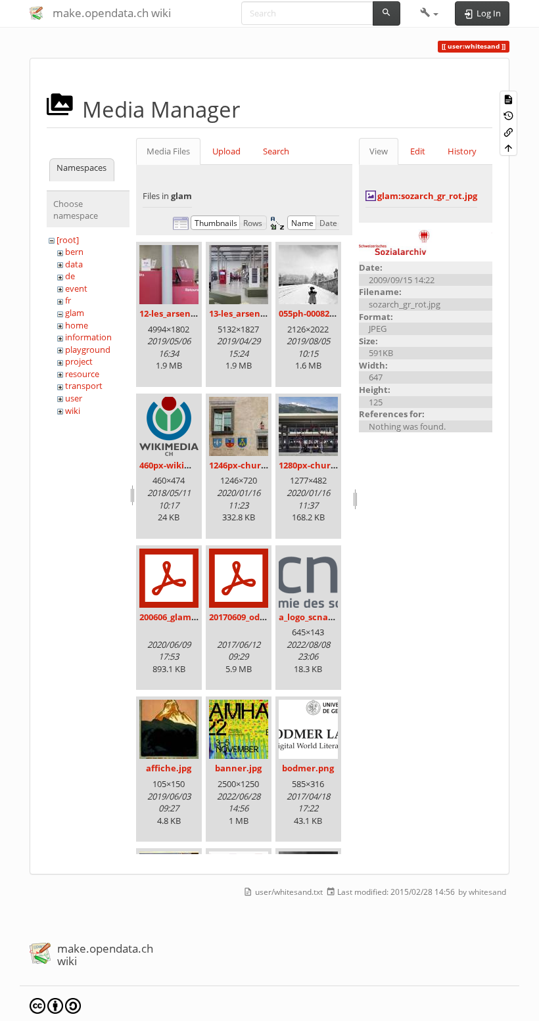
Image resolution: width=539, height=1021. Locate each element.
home (76, 325)
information (88, 337)
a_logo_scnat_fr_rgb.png (328, 617)
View (378, 151)
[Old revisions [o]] (508, 115)
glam (74, 313)
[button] (429, 13)
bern (74, 252)
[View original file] (425, 241)
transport (84, 386)
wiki (72, 411)
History (462, 151)
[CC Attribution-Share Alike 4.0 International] (55, 1004)
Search (276, 151)
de (70, 276)
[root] (68, 240)
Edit (417, 151)
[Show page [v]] (508, 98)
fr (68, 300)
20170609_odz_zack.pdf (255, 617)
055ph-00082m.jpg (316, 313)
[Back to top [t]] (508, 147)
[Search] (386, 13)
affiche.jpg (168, 768)
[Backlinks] (508, 131)
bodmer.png (308, 768)
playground (87, 349)
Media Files (168, 151)
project (79, 361)
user (73, 398)
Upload (226, 151)
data (74, 264)
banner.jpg (238, 768)
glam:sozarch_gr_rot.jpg (427, 196)
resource (82, 374)
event (76, 288)
